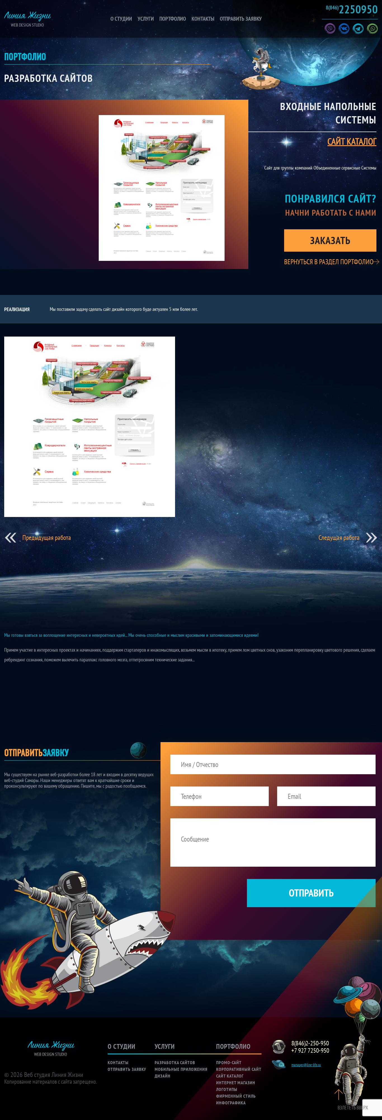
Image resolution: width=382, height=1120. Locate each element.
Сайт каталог (230, 1076)
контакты (203, 18)
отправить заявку (241, 18)
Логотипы (226, 1089)
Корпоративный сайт (238, 1069)
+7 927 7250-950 (310, 1050)
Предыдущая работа (46, 537)
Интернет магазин (235, 1082)
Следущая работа (339, 537)
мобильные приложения (181, 1069)
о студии (121, 18)
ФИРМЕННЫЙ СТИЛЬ (236, 1096)
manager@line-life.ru (306, 1064)
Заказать (330, 240)
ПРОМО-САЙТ (229, 1062)
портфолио (172, 18)
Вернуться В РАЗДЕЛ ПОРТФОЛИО (329, 261)
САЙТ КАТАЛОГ (351, 141)
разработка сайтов (175, 1062)
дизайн (163, 1076)
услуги (146, 18)
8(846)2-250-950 (310, 1043)
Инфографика (231, 1102)
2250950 (352, 9)
